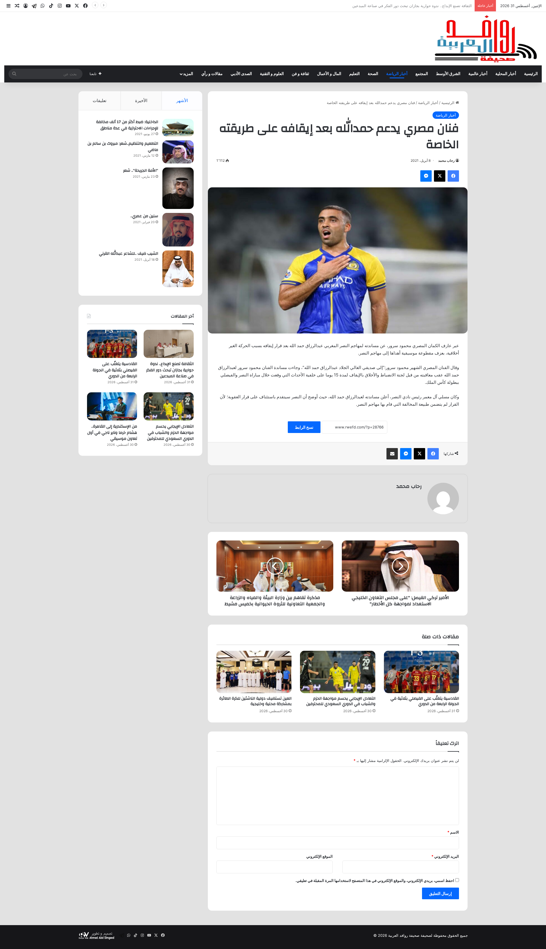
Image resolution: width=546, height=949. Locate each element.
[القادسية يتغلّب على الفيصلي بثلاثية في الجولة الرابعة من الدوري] (421, 672)
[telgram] (34, 6)
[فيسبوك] (453, 176)
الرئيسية (531, 74)
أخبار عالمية (477, 74)
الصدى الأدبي (241, 74)
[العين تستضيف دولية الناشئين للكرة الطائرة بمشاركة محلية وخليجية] (253, 672)
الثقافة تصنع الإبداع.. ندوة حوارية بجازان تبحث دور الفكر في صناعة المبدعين (170, 370)
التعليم (354, 74)
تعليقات (99, 100)
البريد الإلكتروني (445, 856)
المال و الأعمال (329, 74)
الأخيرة (141, 100)
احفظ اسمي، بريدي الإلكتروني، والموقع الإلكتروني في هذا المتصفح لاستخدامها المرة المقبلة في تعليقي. (374, 880)
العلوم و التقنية (272, 74)
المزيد (188, 74)
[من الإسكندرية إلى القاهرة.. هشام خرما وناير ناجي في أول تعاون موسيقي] (112, 406)
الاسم (453, 832)
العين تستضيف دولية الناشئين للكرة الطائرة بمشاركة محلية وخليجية (255, 701)
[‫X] (439, 176)
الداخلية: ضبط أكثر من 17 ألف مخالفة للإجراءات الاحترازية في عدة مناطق (127, 125)
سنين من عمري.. (144, 216)
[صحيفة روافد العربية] (486, 39)
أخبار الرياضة (397, 74)
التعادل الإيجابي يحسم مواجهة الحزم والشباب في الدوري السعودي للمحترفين (340, 701)
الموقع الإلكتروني (319, 856)
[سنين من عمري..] (178, 229)
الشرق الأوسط (448, 74)
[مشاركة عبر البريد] (392, 453)
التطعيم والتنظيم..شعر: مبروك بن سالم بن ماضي (123, 147)
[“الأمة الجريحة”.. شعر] (178, 188)
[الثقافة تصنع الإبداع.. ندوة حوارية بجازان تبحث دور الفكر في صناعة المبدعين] (169, 344)
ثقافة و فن (300, 74)
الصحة (373, 74)
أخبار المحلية (505, 74)
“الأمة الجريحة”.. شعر (140, 170)
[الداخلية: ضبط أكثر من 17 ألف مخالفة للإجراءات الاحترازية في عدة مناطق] (178, 127)
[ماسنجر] (426, 176)
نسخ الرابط (304, 427)
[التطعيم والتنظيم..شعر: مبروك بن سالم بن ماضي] (178, 151)
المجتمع (421, 74)
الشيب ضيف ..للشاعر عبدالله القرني (128, 253)
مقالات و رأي (212, 74)
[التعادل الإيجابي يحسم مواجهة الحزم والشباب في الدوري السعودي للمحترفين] (337, 672)
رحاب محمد (446, 160)
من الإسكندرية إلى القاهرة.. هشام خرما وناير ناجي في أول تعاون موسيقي (112, 432)
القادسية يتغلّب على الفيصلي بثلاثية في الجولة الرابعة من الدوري (421, 5)
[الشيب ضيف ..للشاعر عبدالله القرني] (178, 268)
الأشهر (182, 100)
